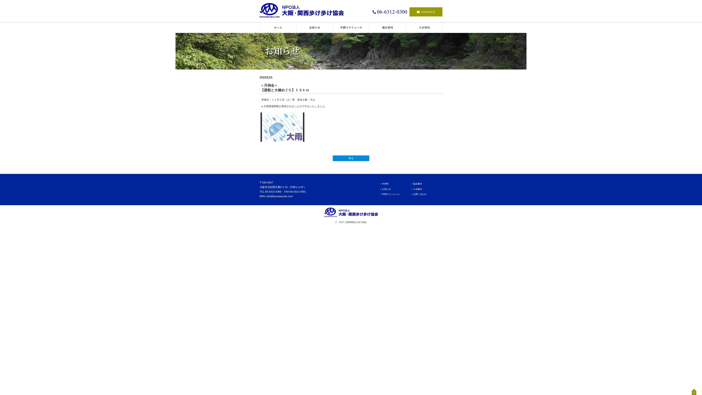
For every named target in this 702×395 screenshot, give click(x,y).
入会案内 (417, 189)
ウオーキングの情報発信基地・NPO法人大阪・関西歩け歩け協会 (303, 11)
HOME (385, 184)
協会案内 (417, 184)
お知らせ (386, 189)
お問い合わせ (419, 194)
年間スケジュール (391, 194)
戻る (351, 158)
